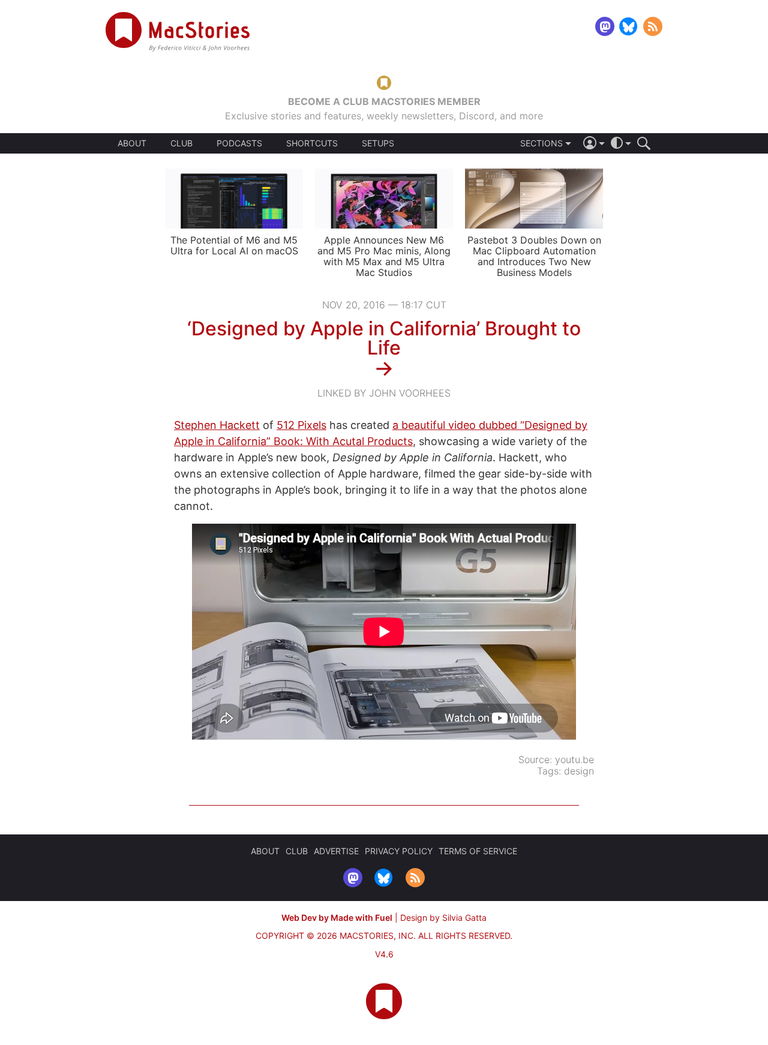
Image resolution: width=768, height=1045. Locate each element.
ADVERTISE (336, 851)
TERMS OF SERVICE (478, 851)
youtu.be (574, 759)
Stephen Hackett (217, 425)
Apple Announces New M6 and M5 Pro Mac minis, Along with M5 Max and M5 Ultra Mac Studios (384, 256)
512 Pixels (301, 425)
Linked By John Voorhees (384, 393)
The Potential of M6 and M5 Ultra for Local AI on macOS (234, 245)
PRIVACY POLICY (399, 851)
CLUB (181, 143)
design (579, 771)
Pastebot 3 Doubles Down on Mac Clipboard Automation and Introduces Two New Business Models (534, 256)
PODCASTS (239, 143)
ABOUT (132, 143)
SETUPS (378, 143)
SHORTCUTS (312, 143)
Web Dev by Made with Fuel (336, 917)
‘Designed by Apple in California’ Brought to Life (384, 338)
